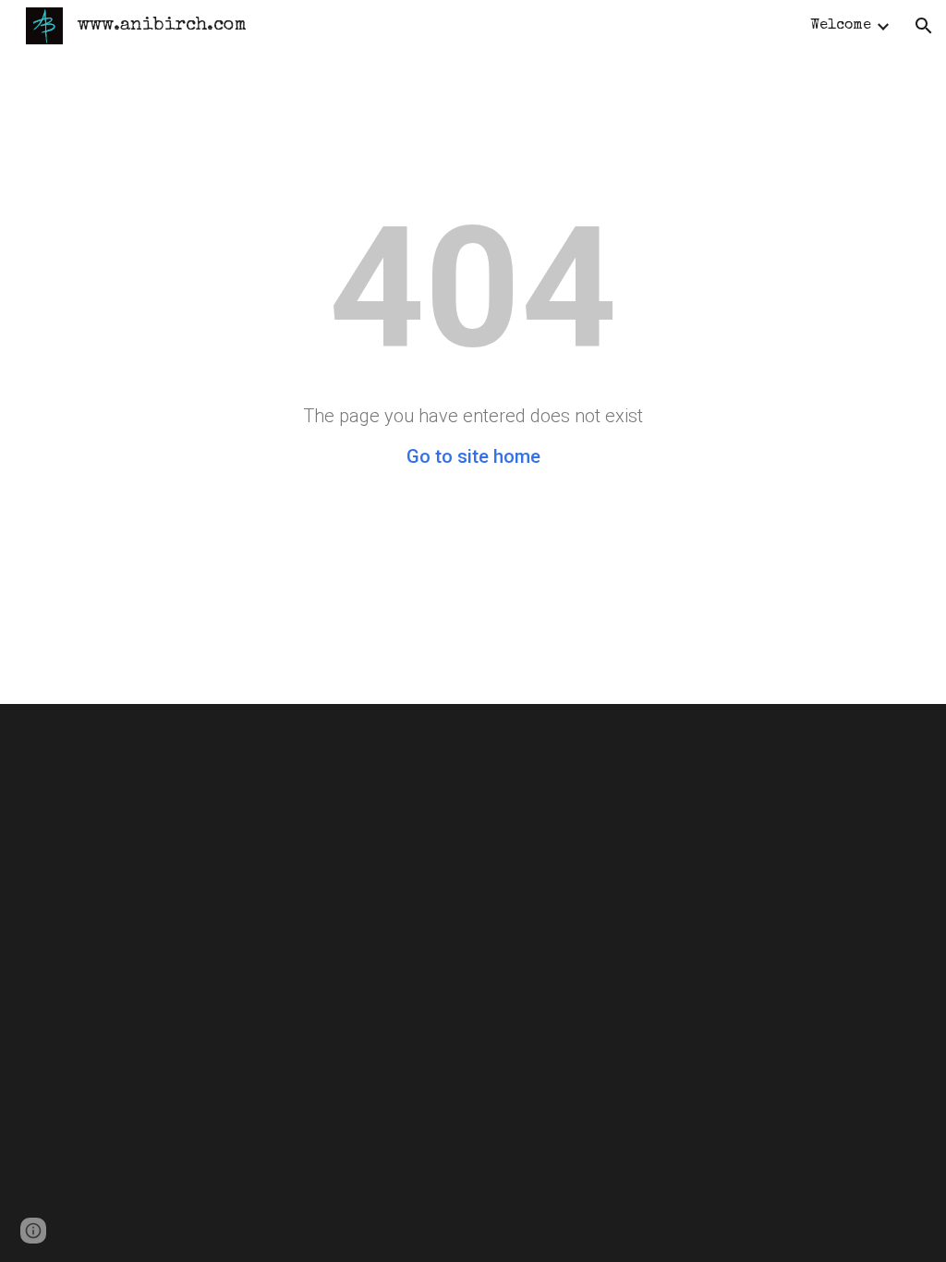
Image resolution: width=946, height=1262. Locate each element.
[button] (924, 26)
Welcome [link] (840, 25)
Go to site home (473, 456)
